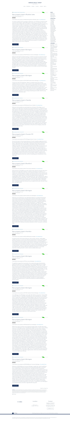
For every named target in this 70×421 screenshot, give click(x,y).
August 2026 (52, 20)
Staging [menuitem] (41, 6)
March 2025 (52, 36)
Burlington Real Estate (17, 77)
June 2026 (52, 22)
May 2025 (52, 34)
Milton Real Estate (53, 63)
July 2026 (52, 21)
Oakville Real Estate (17, 102)
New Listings (52, 14)
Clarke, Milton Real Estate (38, 390)
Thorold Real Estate (36, 391)
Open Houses (52, 15)
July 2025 (52, 32)
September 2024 (53, 41)
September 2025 (53, 30)
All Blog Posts (52, 13)
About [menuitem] (45, 6)
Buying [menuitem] (33, 6)
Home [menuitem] (24, 6)
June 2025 (52, 33)
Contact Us (50, 408)
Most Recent (52, 19)
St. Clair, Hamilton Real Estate (30, 391)
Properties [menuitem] (28, 6)
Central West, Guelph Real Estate (31, 390)
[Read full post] (30, 13)
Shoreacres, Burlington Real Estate (23, 391)
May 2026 (52, 23)
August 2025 (52, 31)
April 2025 (52, 35)
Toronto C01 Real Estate (18, 136)
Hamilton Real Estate (17, 233)
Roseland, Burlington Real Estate (15, 391)
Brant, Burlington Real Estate (15, 390)
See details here (42, 19)
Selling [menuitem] (37, 6)
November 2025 (53, 28)
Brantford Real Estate (21, 390)
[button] (17, 401)
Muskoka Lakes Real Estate (18, 16)
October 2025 (52, 29)
